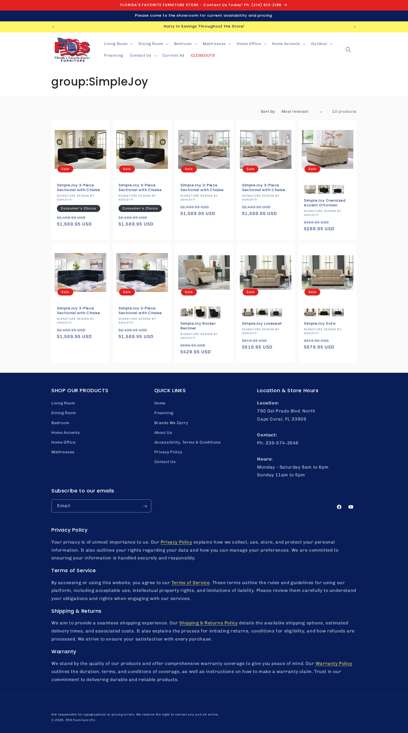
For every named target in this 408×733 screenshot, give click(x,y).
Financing (163, 413)
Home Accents (65, 432)
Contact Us (165, 461)
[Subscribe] (145, 506)
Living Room (63, 403)
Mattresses (63, 452)
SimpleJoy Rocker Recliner (198, 326)
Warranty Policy (334, 663)
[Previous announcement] (53, 26)
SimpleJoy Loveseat (262, 323)
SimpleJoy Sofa (319, 323)
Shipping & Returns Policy (208, 622)
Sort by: (268, 111)
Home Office (63, 442)
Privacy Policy (168, 452)
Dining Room (63, 413)
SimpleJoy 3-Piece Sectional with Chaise (78, 188)
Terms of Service (191, 582)
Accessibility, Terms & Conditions (187, 442)
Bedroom (60, 423)
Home (159, 403)
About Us (163, 432)
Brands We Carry (171, 423)
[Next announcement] (355, 26)
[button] (118, 44)
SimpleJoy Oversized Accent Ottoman (324, 203)
